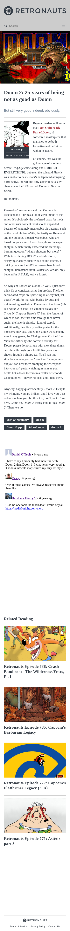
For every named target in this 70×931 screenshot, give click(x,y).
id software (36, 427)
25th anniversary (18, 419)
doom (40, 419)
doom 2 (56, 427)
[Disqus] (35, 496)
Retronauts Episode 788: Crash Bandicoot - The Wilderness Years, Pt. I (34, 671)
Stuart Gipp (14, 427)
